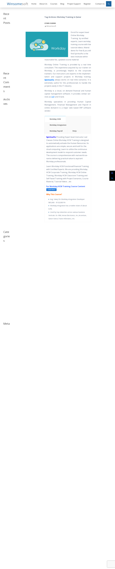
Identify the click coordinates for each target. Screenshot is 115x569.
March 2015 (5, 224)
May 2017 (6, 182)
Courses (53, 4)
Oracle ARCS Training (6, 51)
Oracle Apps (5, 281)
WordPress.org (6, 344)
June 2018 (6, 146)
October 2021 (6, 117)
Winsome (17, 3)
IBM (4, 275)
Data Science (5, 259)
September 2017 (6, 168)
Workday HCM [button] (55, 119)
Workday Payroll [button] (56, 131)
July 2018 (6, 143)
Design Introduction (6, 265)
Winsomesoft (51, 26)
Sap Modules (6, 300)
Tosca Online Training (6, 65)
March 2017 (5, 189)
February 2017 (6, 193)
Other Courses (50, 23)
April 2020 (6, 124)
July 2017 (6, 177)
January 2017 (5, 198)
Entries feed (5, 334)
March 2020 (5, 127)
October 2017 (6, 164)
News (5, 277)
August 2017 (5, 173)
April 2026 (6, 111)
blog (4, 250)
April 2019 (6, 131)
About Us (43, 4)
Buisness (6, 253)
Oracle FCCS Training (6, 58)
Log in (5, 331)
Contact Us (100, 4)
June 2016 (6, 216)
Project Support (74, 4)
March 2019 (5, 135)
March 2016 (5, 219)
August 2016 (5, 212)
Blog (62, 4)
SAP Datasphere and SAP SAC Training (6, 34)
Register (87, 4)
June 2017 (6, 179)
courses (5, 256)
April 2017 (6, 185)
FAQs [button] (75, 131)
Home (33, 4)
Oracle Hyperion (6, 286)
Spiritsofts (49, 79)
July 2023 (6, 113)
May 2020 (6, 121)
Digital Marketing (6, 271)
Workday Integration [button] (58, 125)
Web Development (6, 315)
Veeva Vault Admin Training (6, 44)
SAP (53, 97)
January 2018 (5, 150)
